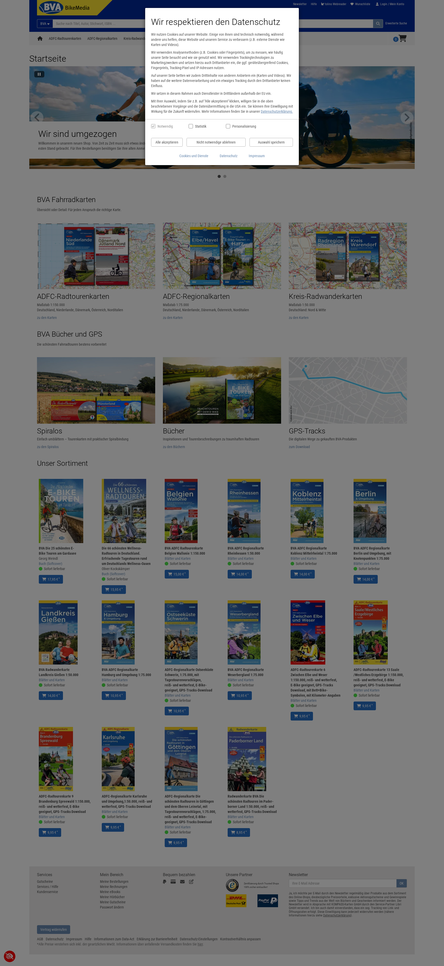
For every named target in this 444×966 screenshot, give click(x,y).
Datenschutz (228, 156)
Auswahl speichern (271, 142)
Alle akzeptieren (166, 142)
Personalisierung (244, 126)
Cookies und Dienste (193, 156)
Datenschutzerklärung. (277, 111)
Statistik (200, 126)
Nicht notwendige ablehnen (216, 142)
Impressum (257, 156)
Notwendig (165, 126)
